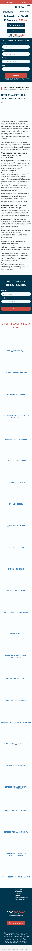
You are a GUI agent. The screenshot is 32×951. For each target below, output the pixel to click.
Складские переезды (16, 351)
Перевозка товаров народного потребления (16, 416)
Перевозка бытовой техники (16, 612)
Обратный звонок (18, 25)
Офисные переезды (16, 547)
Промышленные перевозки (16, 372)
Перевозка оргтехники (16, 394)
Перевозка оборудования (16, 439)
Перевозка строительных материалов (16, 656)
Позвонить (16, 31)
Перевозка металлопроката (16, 832)
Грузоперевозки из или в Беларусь (16, 877)
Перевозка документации (16, 810)
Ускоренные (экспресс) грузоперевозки (16, 854)
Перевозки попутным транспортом (16, 722)
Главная (3, 949)
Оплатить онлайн (24, 11)
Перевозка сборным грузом (16, 700)
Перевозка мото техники (16, 461)
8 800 (16, 35)
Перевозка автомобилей (16, 590)
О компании (18, 893)
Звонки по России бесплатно (16, 914)
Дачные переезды (16, 504)
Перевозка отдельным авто (16, 744)
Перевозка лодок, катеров (16, 765)
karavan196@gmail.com (16, 915)
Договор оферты (20, 899)
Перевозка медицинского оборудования (16, 788)
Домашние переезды (16, 526)
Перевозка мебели (16, 634)
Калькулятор (15, 949)
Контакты (21, 949)
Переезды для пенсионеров (16, 679)
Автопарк (8, 949)
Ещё (27, 949)
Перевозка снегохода (16, 482)
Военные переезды (16, 569)
